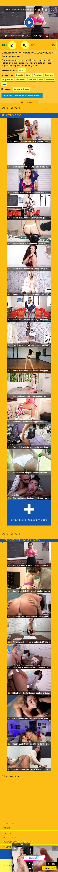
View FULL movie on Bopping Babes (22, 95)
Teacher (49, 75)
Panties (32, 79)
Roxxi (22, 70)
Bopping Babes (21, 89)
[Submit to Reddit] (45, 9)
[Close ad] (55, 848)
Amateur (38, 75)
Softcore (50, 79)
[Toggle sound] (15, 848)
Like (12, 45)
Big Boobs (7, 79)
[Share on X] (52, 9)
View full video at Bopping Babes (22, 9)
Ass (4, 84)
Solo (41, 79)
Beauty (19, 75)
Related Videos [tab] (11, 115)
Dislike (25, 45)
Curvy (29, 75)
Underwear (20, 79)
